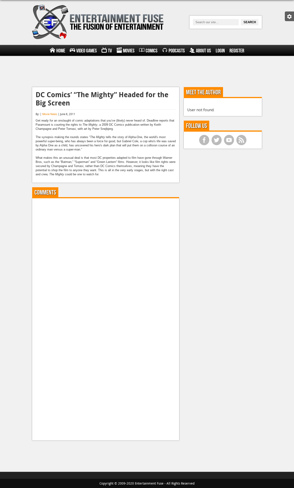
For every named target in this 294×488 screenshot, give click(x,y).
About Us (203, 51)
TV (110, 51)
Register (236, 51)
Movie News (49, 114)
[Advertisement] (147, 70)
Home (60, 51)
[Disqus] (106, 259)
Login (220, 51)
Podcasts (177, 51)
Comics (152, 51)
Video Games (86, 51)
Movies (129, 51)
